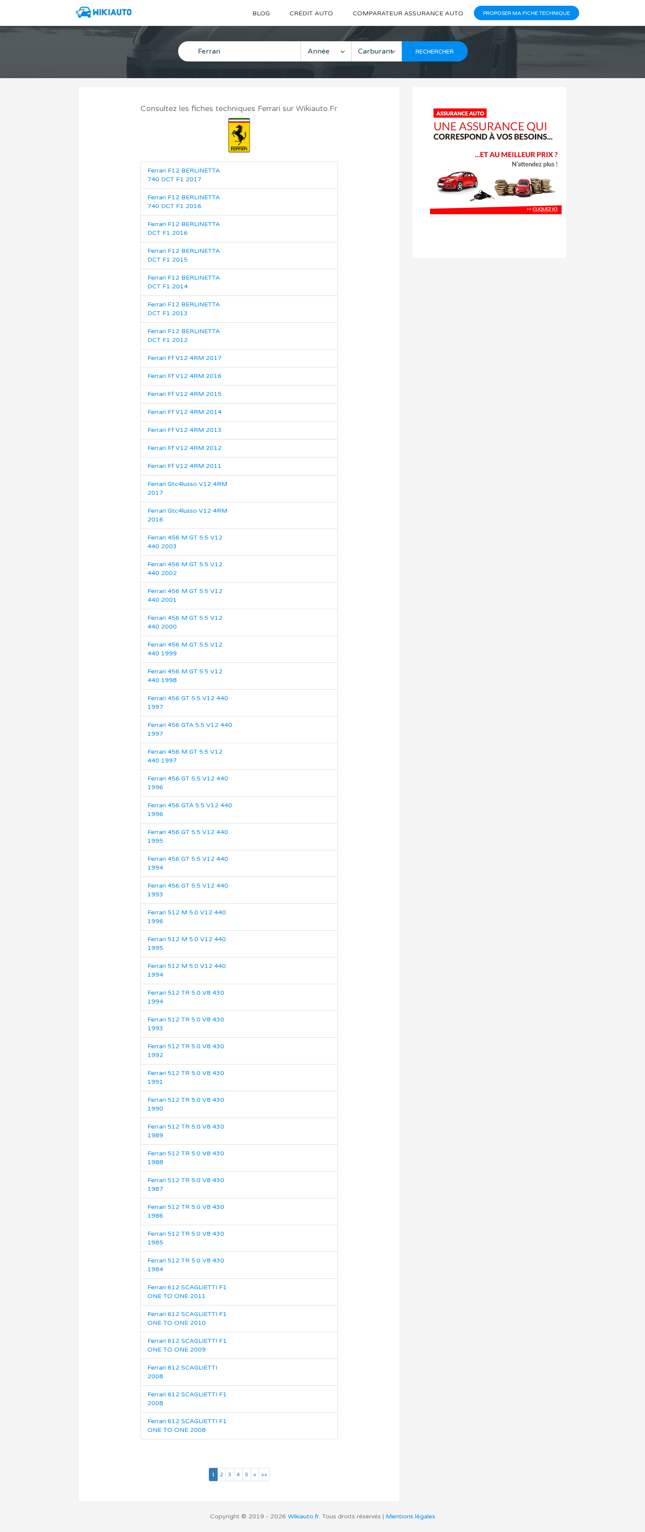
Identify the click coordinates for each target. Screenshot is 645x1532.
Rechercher (435, 51)
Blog (261, 13)
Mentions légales (410, 1516)
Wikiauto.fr (303, 1516)
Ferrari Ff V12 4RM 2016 (184, 376)
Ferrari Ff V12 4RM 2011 (184, 466)
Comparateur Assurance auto (408, 13)
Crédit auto (311, 13)
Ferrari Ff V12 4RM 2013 (184, 430)
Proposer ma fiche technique (526, 13)
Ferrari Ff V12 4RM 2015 (184, 394)
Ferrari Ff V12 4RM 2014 (184, 412)
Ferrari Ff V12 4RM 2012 (184, 448)
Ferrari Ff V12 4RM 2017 (184, 358)
